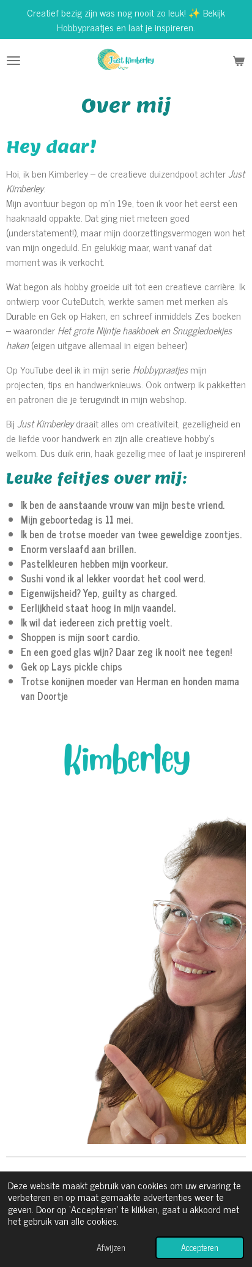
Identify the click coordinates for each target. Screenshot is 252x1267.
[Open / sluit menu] (13, 60)
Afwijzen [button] (111, 1247)
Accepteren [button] (199, 1247)
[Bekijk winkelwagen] (238, 60)
